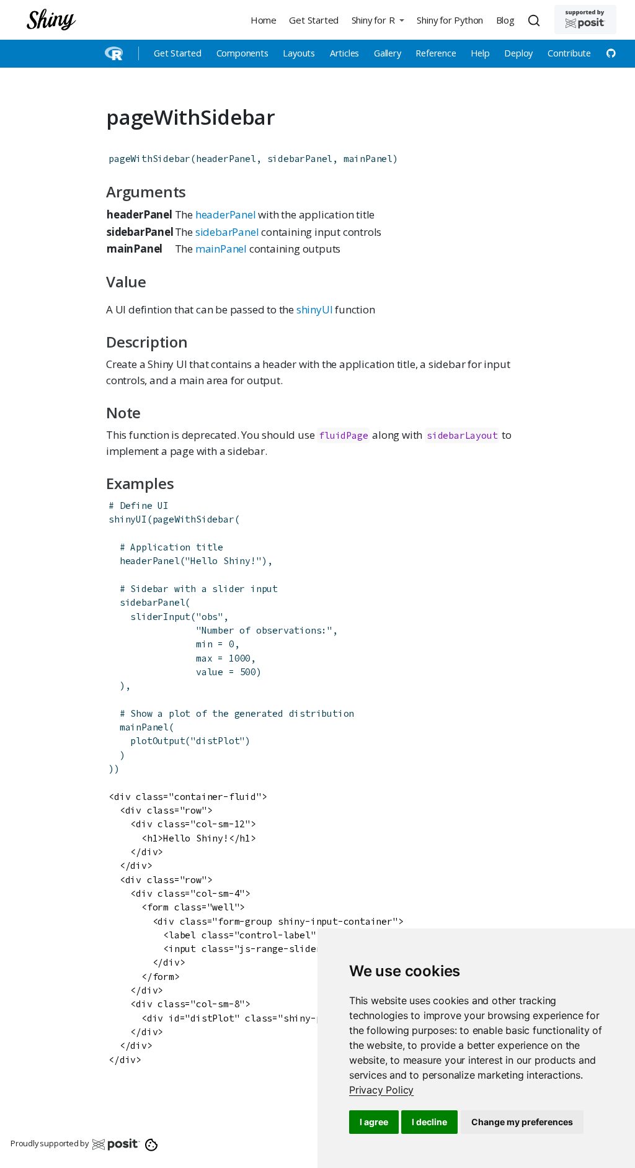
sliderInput (160, 616)
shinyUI (314, 309)
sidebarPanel (227, 232)
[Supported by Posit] (585, 19)
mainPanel (221, 248)
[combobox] (535, 20)
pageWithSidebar (149, 158)
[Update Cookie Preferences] (151, 1143)
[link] (381, 1090)
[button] (378, 19)
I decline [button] (429, 1121)
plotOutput (157, 741)
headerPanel (225, 214)
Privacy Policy (381, 1090)
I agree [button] (374, 1121)
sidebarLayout (462, 435)
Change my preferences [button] (522, 1121)
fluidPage (343, 435)
